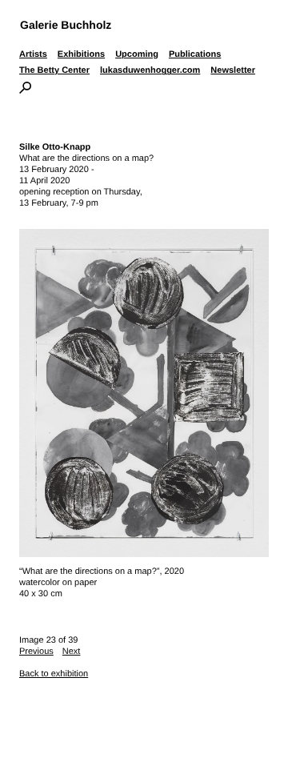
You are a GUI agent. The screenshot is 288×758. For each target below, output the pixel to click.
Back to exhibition (53, 674)
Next (71, 651)
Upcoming (136, 54)
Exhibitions (81, 54)
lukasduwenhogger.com (150, 70)
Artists (33, 54)
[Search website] (25, 90)
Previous (36, 651)
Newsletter (232, 70)
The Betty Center (54, 70)
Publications (195, 54)
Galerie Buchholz (65, 24)
